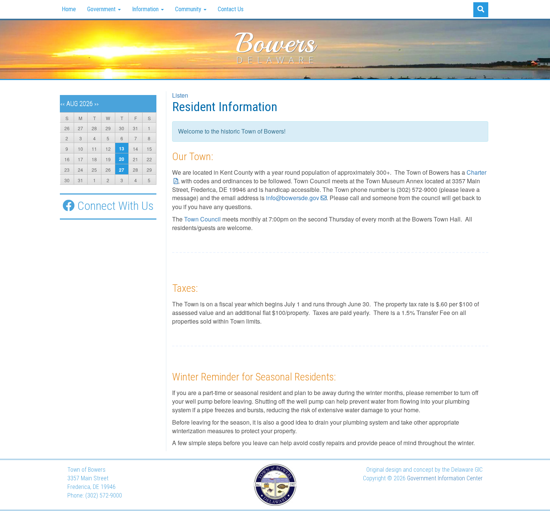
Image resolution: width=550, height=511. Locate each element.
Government (102, 9)
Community (189, 9)
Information (146, 9)
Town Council (203, 219)
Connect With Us (115, 206)
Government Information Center (445, 478)
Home (69, 9)
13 (121, 148)
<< (62, 104)
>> (96, 104)
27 (121, 169)
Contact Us (231, 9)
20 (121, 159)
